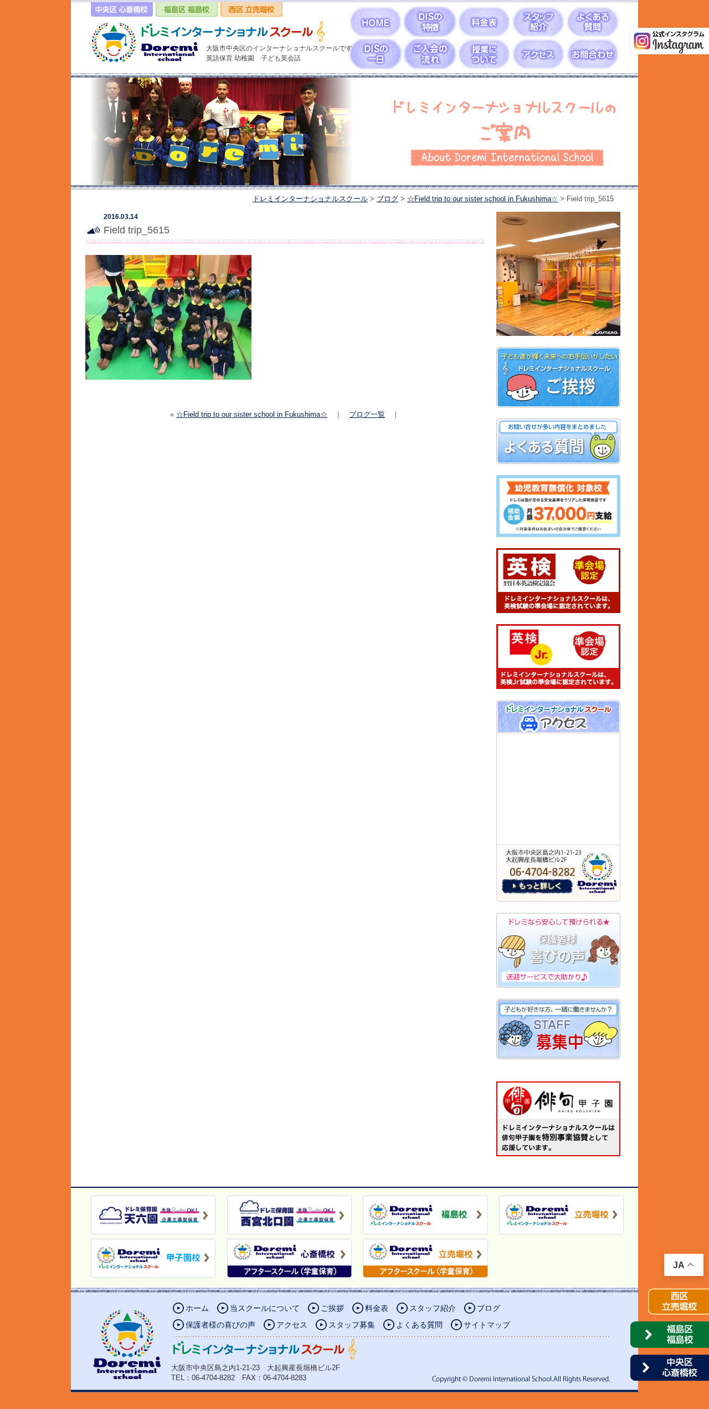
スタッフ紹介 (432, 1308)
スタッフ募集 (351, 1324)
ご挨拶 (332, 1308)
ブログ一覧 (367, 414)
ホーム (197, 1308)
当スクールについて (265, 1308)
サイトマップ (487, 1324)
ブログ (488, 1308)
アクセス (291, 1324)
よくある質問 (419, 1324)
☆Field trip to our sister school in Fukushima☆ (251, 414)
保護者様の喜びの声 (220, 1324)
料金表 (376, 1308)
